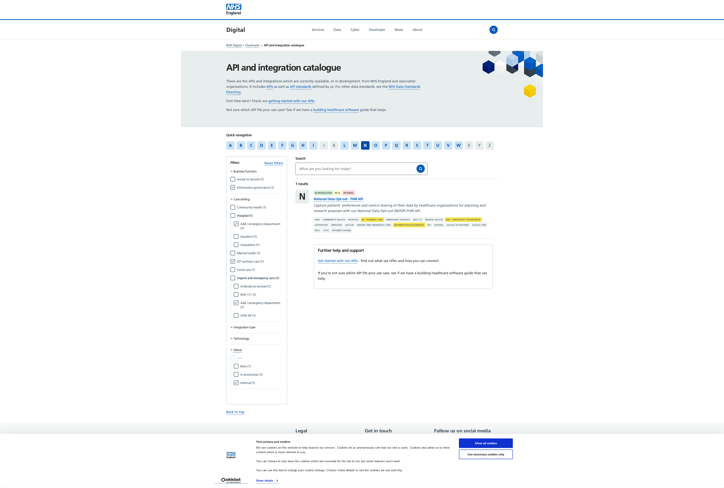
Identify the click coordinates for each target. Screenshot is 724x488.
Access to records (458, 225)
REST (317, 230)
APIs (269, 86)
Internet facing (341, 230)
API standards (300, 86)
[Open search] (493, 30)
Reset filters (274, 163)
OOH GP (349, 225)
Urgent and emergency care (374, 225)
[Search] (420, 169)
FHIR (317, 219)
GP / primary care (372, 219)
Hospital (353, 219)
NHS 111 (417, 219)
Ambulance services (398, 219)
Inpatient (336, 225)
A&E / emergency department (463, 219)
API (429, 225)
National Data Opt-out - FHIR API (338, 199)
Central (439, 225)
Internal (349, 193)
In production (323, 193)
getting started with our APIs (291, 101)
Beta (337, 193)
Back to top (235, 412)
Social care (479, 225)
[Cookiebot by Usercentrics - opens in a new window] (231, 480)
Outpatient (321, 225)
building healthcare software (336, 110)
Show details (264, 480)
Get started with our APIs (338, 261)
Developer (252, 45)
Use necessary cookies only (486, 454)
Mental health (434, 219)
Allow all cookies (486, 443)
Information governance (409, 225)
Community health (334, 219)
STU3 (326, 230)
